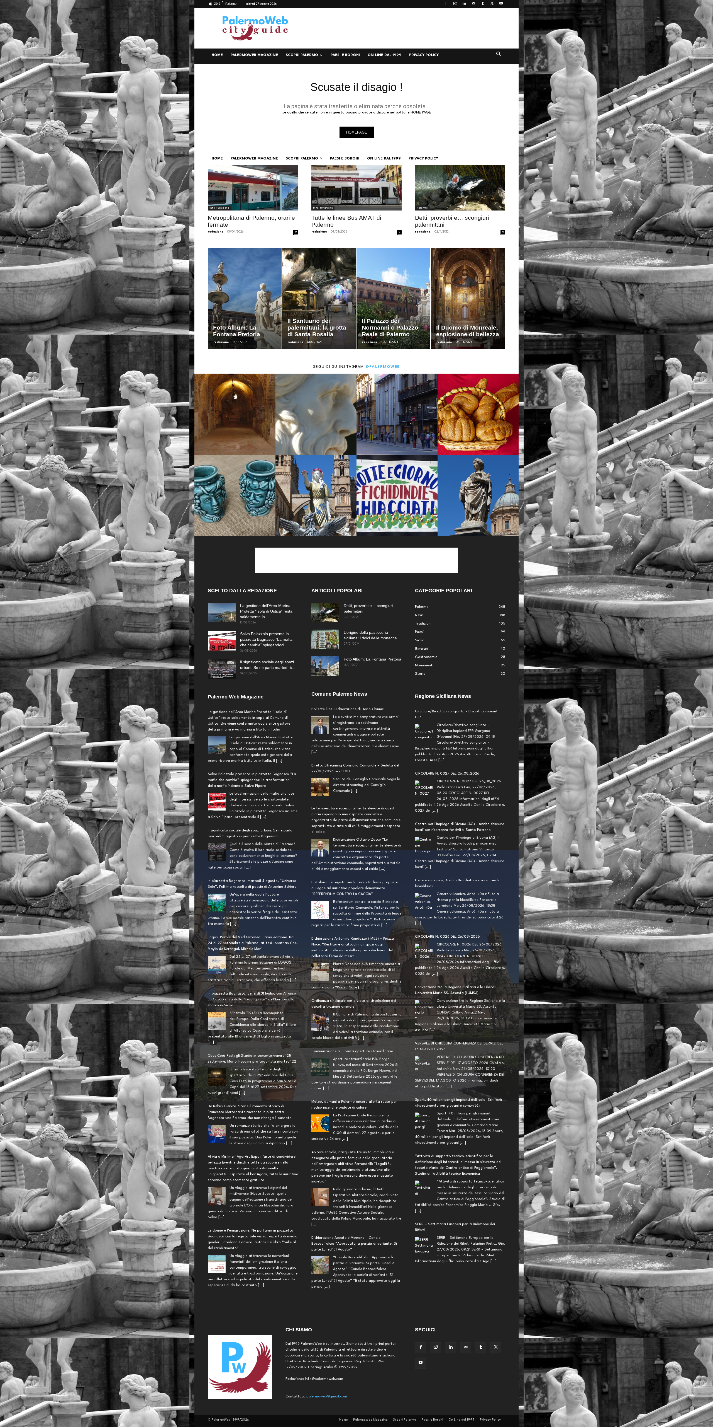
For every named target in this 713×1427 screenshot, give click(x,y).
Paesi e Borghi (345, 55)
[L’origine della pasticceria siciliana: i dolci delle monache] (325, 639)
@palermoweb (382, 367)
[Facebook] (446, 4)
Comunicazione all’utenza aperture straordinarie (352, 1051)
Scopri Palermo (302, 55)
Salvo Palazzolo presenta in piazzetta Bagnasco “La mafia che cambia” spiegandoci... (266, 639)
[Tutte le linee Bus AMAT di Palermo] (356, 188)
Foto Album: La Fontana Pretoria (372, 659)
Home (217, 55)
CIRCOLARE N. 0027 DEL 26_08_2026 (447, 1224)
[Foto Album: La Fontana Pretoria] (325, 666)
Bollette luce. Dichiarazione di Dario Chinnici (347, 709)
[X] (492, 4)
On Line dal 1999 (384, 55)
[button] (498, 55)
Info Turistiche (219, 208)
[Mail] (473, 4)
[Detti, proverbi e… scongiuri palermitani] (460, 188)
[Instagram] (455, 4)
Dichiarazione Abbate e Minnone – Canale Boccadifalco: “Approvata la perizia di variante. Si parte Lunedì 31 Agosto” (354, 1243)
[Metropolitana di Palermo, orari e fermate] (253, 188)
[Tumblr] (482, 4)
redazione (215, 231)
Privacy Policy (424, 55)
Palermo (422, 208)
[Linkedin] (464, 4)
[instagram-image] (234, 414)
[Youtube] (501, 4)
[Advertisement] (403, 28)
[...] (279, 761)
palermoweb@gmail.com (326, 1396)
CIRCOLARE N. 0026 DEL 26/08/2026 (447, 824)
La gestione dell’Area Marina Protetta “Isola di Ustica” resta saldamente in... (266, 611)
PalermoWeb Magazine (254, 55)
